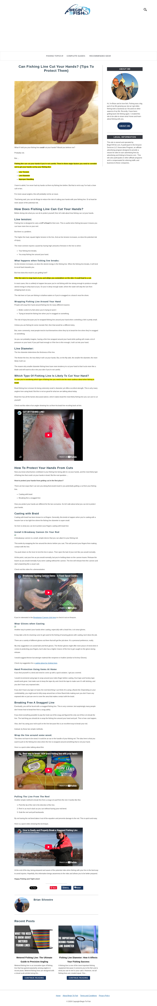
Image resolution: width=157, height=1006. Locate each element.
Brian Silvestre (43, 899)
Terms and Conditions (88, 996)
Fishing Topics (54, 56)
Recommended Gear (100, 56)
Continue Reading (34, 978)
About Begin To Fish (70, 996)
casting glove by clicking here (46, 663)
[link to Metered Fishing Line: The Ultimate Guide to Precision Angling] (34, 939)
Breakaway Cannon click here (44, 617)
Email (66, 888)
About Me (124, 126)
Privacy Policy (104, 996)
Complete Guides (76, 56)
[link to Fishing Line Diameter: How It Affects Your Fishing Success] (78, 939)
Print (78, 888)
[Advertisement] (78, 35)
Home (58, 996)
